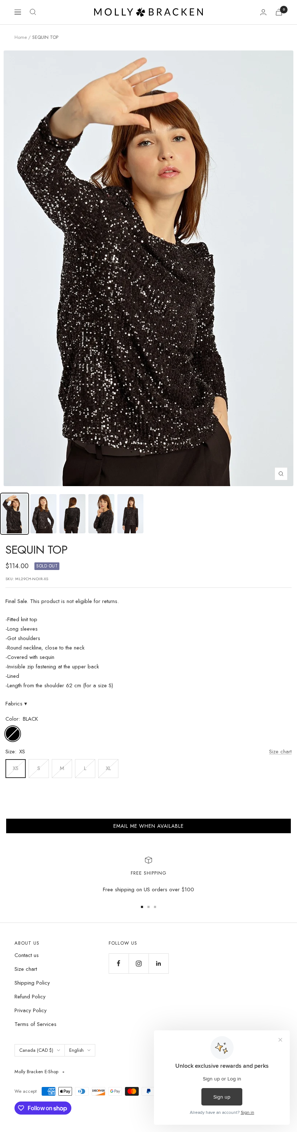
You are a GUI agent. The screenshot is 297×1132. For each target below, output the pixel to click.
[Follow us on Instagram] (138, 963)
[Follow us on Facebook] (119, 963)
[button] (148, 826)
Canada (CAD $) (36, 1050)
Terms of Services (35, 1024)
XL (108, 768)
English (76, 1050)
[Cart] (279, 12)
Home (20, 37)
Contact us (26, 955)
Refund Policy (30, 997)
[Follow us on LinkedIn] (158, 963)
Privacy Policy (30, 1010)
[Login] (263, 12)
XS (15, 768)
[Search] (33, 12)
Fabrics (16, 704)
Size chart (280, 752)
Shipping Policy (32, 983)
